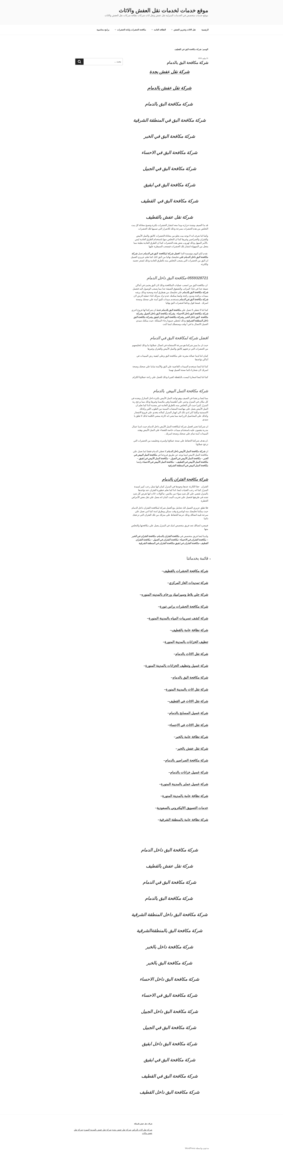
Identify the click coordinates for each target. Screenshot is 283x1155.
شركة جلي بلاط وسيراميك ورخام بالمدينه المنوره (175, 594)
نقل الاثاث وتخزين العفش (185, 29)
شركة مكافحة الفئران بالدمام (185, 479)
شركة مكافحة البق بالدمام (187, 62)
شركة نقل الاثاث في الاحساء (189, 725)
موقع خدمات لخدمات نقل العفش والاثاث (163, 10)
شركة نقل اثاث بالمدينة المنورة (187, 689)
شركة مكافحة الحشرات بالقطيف (185, 571)
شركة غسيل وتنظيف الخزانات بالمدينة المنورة (176, 665)
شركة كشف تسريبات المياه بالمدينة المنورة (178, 618)
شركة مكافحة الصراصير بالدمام (186, 760)
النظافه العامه (160, 29)
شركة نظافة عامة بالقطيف (190, 630)
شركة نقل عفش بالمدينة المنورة (98, 1130)
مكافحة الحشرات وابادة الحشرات (131, 29)
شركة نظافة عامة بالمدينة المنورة (185, 796)
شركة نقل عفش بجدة (121, 1130)
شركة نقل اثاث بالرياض (142, 1130)
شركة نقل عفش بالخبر (192, 748)
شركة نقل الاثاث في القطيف (188, 701)
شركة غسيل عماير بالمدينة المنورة (184, 784)
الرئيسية (205, 29)
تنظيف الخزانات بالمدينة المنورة (186, 642)
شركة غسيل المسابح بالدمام (188, 713)
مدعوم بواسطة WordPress (197, 1148)
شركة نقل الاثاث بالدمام (191, 654)
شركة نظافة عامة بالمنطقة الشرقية (183, 819)
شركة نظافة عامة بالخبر (192, 737)
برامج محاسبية (103, 29)
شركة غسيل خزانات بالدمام (189, 772)
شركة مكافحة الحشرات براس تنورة (184, 606)
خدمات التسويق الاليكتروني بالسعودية (182, 808)
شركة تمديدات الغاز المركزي (188, 583)
